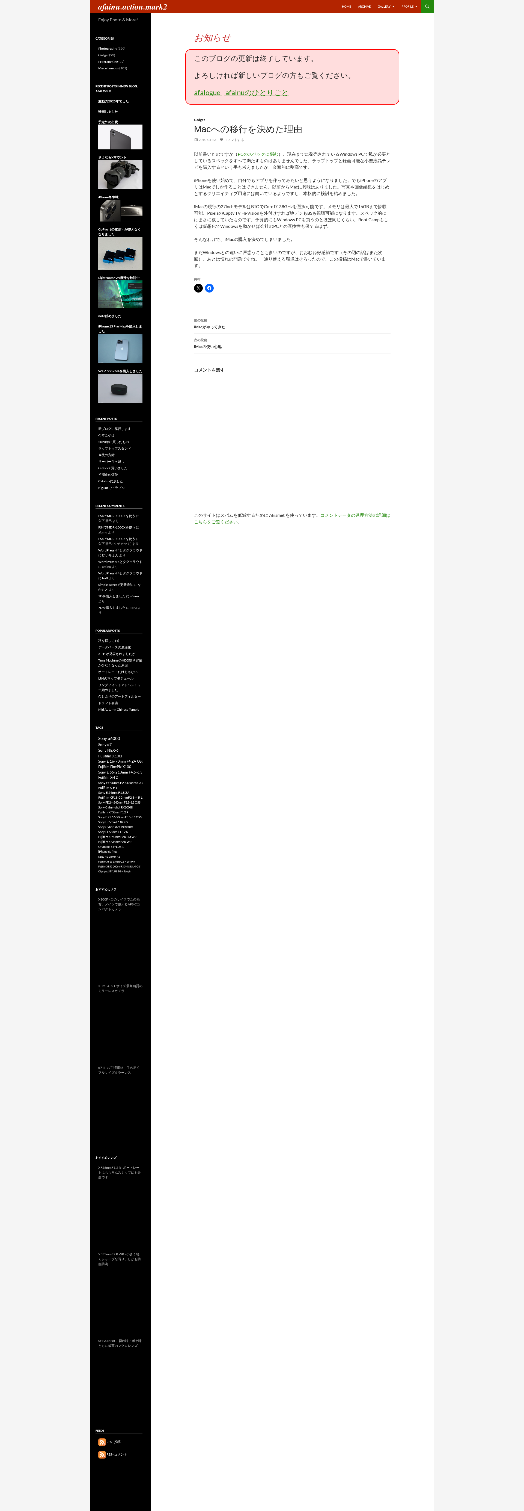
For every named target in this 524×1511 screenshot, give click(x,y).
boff (105, 578)
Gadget (199, 120)
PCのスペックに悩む (258, 154)
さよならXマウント (112, 157)
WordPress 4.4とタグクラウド (120, 550)
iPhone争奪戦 (108, 197)
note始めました (109, 316)
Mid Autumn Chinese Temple (118, 709)
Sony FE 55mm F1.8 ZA (113, 832)
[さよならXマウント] (120, 174)
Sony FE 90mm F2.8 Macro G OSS (122, 783)
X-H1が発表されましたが (116, 654)
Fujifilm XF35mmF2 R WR (115, 841)
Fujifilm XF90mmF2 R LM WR (117, 837)
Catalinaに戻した (110, 481)
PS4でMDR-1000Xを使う (116, 516)
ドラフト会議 (108, 703)
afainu (134, 596)
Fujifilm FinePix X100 (114, 767)
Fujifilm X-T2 (108, 777)
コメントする (234, 140)
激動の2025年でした (113, 101)
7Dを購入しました (112, 596)
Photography (107, 48)
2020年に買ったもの (113, 442)
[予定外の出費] (120, 137)
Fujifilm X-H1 (107, 788)
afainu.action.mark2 (132, 6)
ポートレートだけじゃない (118, 672)
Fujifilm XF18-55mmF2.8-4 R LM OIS (124, 797)
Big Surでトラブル (111, 488)
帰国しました (108, 112)
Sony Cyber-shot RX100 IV (115, 827)
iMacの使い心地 (208, 343)
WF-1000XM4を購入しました (120, 371)
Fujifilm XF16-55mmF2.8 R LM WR (116, 861)
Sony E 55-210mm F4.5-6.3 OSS (124, 772)
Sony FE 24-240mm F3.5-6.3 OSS (119, 802)
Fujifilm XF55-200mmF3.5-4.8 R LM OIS (119, 866)
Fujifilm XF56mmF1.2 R (113, 812)
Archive (364, 6)
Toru (133, 608)
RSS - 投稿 (113, 1442)
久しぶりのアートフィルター (119, 696)
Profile (407, 6)
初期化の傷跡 (108, 475)
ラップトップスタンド (114, 448)
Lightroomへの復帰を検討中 (119, 278)
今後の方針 (106, 455)
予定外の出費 (108, 122)
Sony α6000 (109, 738)
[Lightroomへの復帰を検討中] (120, 294)
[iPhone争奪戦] (120, 210)
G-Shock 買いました (112, 468)
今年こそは (106, 435)
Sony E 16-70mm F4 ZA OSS (121, 761)
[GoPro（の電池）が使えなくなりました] (120, 253)
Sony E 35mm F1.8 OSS (113, 822)
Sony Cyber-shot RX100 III (115, 807)
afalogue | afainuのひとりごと (241, 92)
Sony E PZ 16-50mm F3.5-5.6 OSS (120, 817)
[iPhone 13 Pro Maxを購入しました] (120, 348)
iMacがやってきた (209, 323)
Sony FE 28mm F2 (109, 856)
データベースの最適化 (114, 647)
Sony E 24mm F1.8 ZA (113, 792)
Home (346, 6)
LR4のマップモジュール (115, 678)
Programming (108, 62)
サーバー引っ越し (111, 461)
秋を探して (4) (108, 641)
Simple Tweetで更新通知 (115, 585)
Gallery (384, 6)
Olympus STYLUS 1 (111, 846)
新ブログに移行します (114, 429)
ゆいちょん (110, 555)
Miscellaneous (108, 68)
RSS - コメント (116, 1454)
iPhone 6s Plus (107, 851)
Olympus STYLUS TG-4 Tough (114, 871)
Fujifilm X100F (110, 756)
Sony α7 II (106, 744)
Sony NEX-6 (108, 750)
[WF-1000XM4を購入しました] (120, 388)
